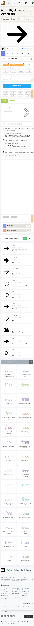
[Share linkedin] (14, 616)
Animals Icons (4, 591)
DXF (6, 71)
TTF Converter (26, 588)
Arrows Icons (15, 591)
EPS (13, 68)
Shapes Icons (15, 595)
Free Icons (16, 570)
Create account (15, 597)
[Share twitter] (8, 616)
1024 (20, 95)
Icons (4, 101)
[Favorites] (19, 250)
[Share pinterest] (11, 616)
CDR (21, 68)
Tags (22, 570)
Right (14, 216)
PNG (29, 65)
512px (13, 95)
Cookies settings (16, 598)
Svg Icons (3, 3)
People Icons (4, 593)
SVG (6, 65)
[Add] (13, 250)
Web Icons (28, 570)
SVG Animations (17, 65)
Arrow (5, 216)
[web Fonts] (31, 362)
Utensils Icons (4, 595)
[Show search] (13, 3)
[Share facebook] (2, 616)
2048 (27, 95)
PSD (29, 68)
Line (13, 71)
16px (5, 92)
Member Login (4, 597)
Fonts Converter (5, 590)
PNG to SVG (4, 588)
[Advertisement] (17, 187)
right (13, 292)
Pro (22, 54)
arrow (13, 326)
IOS (29, 71)
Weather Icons (25, 591)
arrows (15, 19)
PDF (6, 68)
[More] (26, 250)
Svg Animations (26, 590)
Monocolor (6, 19)
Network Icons (15, 593)
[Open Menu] (18, 3)
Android (21, 71)
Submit (28, 616)
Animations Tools (16, 590)
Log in (25, 3)
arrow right (15, 245)
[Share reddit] (5, 616)
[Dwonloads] (23, 250)
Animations (12, 101)
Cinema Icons (25, 593)
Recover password (27, 597)
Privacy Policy (4, 598)
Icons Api (24, 595)
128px (27, 92)
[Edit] (16, 250)
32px (13, 92)
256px (5, 95)
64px (20, 92)
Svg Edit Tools (15, 588)
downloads (17, 86)
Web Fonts (9, 570)
